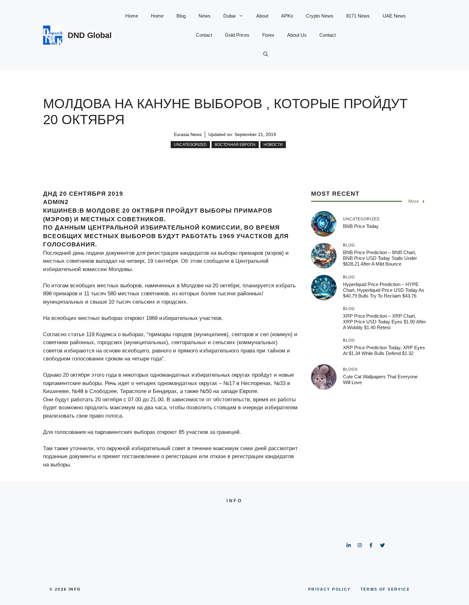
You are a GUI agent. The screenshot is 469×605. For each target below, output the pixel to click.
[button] (265, 54)
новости (273, 144)
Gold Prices (237, 35)
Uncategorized (190, 144)
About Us (297, 35)
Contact (204, 35)
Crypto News (319, 16)
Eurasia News (188, 134)
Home (131, 16)
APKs (287, 16)
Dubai (229, 16)
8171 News (358, 16)
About (262, 16)
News (204, 16)
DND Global (90, 35)
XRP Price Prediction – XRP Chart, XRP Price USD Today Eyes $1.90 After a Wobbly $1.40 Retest (384, 321)
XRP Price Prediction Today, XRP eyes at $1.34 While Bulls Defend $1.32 (384, 350)
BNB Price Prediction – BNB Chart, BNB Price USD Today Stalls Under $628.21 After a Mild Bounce (380, 258)
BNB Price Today (361, 226)
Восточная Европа (235, 144)
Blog (181, 16)
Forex (268, 35)
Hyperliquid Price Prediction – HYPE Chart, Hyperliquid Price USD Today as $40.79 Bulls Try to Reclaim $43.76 (383, 290)
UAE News (394, 16)
